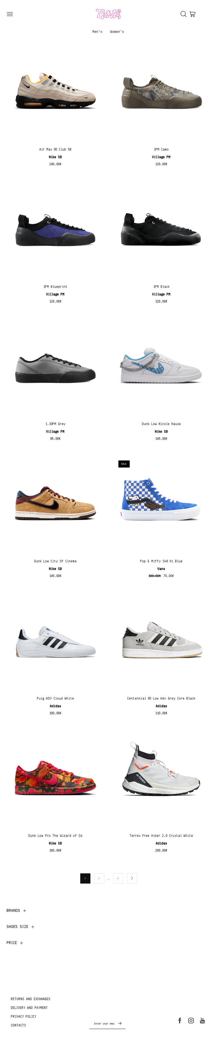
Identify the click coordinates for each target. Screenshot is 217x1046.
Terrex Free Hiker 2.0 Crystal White (161, 835)
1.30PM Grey (55, 424)
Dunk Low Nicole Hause (161, 424)
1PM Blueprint (56, 286)
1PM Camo (161, 149)
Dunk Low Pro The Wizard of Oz (56, 835)
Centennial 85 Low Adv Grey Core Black (161, 698)
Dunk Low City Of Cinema (55, 561)
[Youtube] (202, 1020)
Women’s (117, 31)
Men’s (98, 31)
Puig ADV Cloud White (55, 698)
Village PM (161, 157)
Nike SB (55, 157)
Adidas (55, 706)
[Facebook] (180, 1020)
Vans (161, 569)
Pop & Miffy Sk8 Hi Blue (161, 561)
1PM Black (161, 286)
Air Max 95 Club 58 (55, 149)
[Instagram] (191, 1020)
